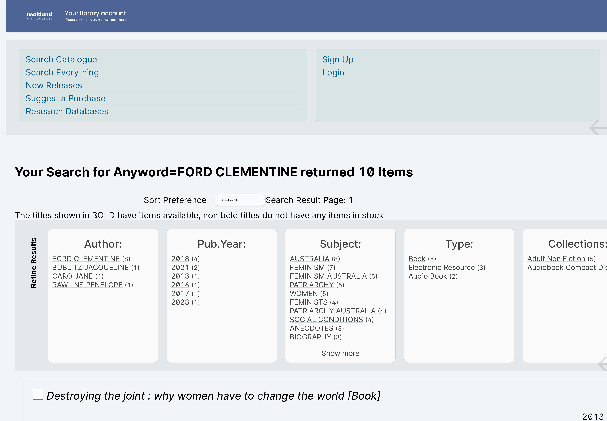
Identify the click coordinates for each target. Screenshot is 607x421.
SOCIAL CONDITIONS (326, 319)
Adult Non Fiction (556, 258)
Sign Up (338, 59)
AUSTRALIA (310, 258)
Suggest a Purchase (66, 98)
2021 (180, 267)
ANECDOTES (312, 328)
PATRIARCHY (312, 284)
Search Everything (62, 72)
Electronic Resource (441, 267)
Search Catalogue (61, 59)
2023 (180, 302)
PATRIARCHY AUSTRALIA (333, 310)
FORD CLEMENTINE (86, 258)
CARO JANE (72, 276)
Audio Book (427, 276)
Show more (340, 353)
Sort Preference (175, 200)
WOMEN (304, 293)
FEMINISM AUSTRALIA (328, 276)
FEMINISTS (309, 302)
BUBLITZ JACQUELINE (90, 267)
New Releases (54, 85)
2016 (180, 284)
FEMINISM (307, 267)
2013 (180, 276)
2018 (180, 258)
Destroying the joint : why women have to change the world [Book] (213, 395)
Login (333, 72)
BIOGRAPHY (310, 337)
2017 (180, 293)
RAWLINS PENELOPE (87, 284)
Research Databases (67, 111)
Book (417, 258)
